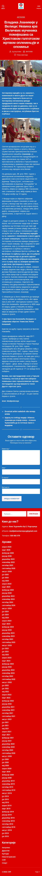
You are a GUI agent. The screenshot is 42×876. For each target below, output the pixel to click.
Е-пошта (5, 477)
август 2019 (7, 793)
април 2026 (6, 546)
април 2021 (6, 731)
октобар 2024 (7, 602)
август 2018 (7, 830)
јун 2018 (5, 836)
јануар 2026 (7, 556)
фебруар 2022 (8, 700)
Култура (5, 853)
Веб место (5, 487)
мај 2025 (5, 580)
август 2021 (7, 719)
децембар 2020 (8, 744)
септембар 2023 (8, 642)
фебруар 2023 (8, 664)
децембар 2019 (8, 781)
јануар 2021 (7, 741)
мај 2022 (5, 691)
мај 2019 (5, 802)
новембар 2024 (8, 599)
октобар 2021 (7, 713)
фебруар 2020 (8, 774)
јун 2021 (5, 725)
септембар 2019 (8, 790)
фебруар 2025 (8, 590)
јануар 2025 (7, 593)
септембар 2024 (8, 605)
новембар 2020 (8, 747)
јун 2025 (5, 577)
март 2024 (6, 623)
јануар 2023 (7, 667)
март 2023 (6, 660)
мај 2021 (5, 728)
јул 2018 (5, 833)
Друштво (6, 850)
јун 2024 (5, 614)
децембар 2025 (8, 559)
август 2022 (7, 682)
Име (4, 468)
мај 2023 (5, 654)
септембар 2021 (8, 716)
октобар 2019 (7, 787)
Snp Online (17, 51)
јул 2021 (5, 722)
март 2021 (6, 734)
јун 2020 (5, 762)
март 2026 (6, 550)
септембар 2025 (8, 568)
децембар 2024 (8, 596)
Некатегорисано (9, 856)
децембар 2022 (8, 670)
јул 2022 (5, 685)
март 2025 (6, 587)
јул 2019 (5, 796)
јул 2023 (5, 648)
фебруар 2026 (8, 553)
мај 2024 (5, 617)
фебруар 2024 (8, 627)
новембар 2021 (8, 710)
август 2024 (7, 608)
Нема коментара (22, 55)
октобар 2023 (7, 639)
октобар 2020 (7, 750)
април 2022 (6, 694)
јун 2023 (5, 651)
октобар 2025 (7, 565)
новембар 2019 (8, 784)
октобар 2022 (7, 676)
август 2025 (7, 571)
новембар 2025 (8, 562)
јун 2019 (5, 799)
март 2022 (6, 697)
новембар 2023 (8, 636)
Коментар (6, 449)
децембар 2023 (8, 633)
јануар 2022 (7, 704)
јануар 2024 (7, 630)
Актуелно (21, 17)
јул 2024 (5, 611)
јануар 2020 (7, 777)
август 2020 (7, 756)
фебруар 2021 (8, 737)
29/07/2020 (29, 51)
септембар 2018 (8, 827)
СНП (4, 860)
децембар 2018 (8, 817)
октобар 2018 (7, 824)
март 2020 (6, 771)
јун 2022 (5, 688)
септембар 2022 (8, 679)
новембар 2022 (8, 673)
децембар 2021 (8, 707)
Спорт (4, 863)
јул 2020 (5, 759)
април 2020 (6, 768)
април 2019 (6, 805)
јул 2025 (5, 574)
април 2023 (6, 657)
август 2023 (7, 645)
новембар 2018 (8, 821)
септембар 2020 (8, 753)
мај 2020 (5, 765)
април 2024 (6, 620)
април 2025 (6, 583)
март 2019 (6, 808)
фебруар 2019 (8, 811)
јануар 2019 (7, 814)
